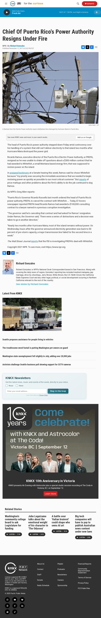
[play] (7, 12)
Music (11, 386)
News (21, 386)
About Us (40, 564)
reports (82, 179)
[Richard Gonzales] (8, 267)
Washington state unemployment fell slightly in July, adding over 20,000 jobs (36, 356)
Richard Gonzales (17, 46)
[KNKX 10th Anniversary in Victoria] (50, 440)
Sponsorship (62, 585)
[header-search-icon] (78, 4)
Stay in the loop (58, 391)
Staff (39, 575)
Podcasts (61, 569)
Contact (40, 569)
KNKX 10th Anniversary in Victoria (50, 481)
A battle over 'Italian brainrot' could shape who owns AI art (61, 521)
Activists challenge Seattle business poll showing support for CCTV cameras (36, 364)
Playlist (60, 564)
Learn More (50, 494)
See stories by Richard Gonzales (32, 284)
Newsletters (62, 575)
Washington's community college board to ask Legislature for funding (15, 522)
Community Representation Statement (84, 571)
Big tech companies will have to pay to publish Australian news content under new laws (85, 524)
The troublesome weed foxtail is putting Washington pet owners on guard (35, 348)
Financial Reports (84, 564)
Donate (90, 4)
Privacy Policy (43, 395)
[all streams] (97, 12)
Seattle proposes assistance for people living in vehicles (27, 339)
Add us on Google (84, 137)
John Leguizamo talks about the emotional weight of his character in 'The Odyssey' (38, 522)
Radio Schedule (43, 585)
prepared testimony (19, 172)
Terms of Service (84, 578)
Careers (61, 580)
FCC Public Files (84, 588)
